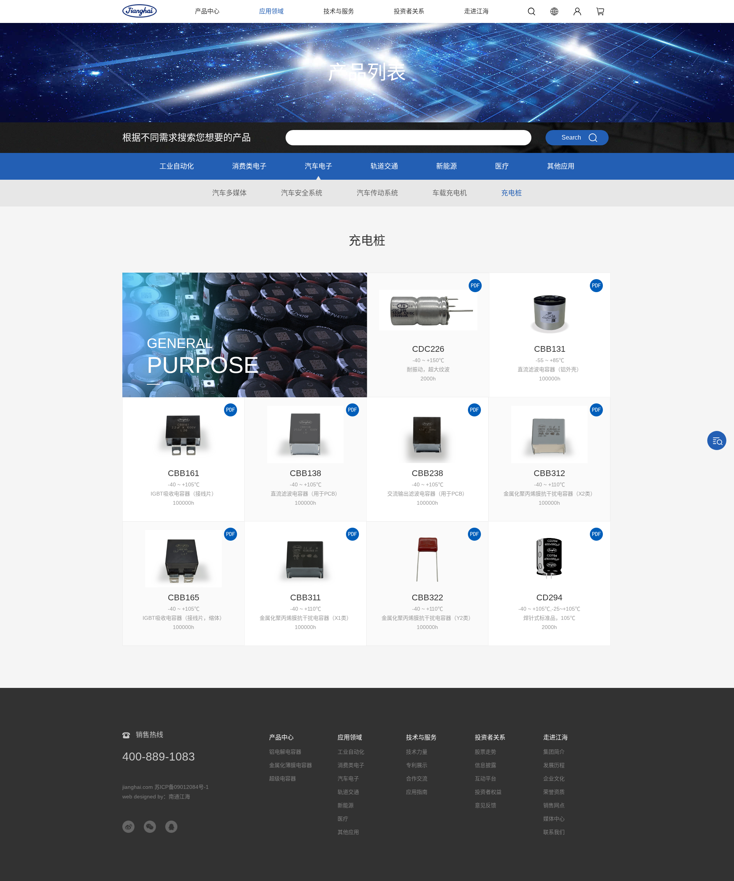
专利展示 (416, 765)
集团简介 (554, 752)
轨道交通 (384, 166)
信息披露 (485, 765)
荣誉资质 (554, 792)
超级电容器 (282, 778)
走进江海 (476, 11)
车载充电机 (449, 193)
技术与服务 (338, 11)
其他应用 (561, 166)
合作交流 (416, 778)
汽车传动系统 (377, 193)
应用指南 (416, 792)
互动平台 (485, 778)
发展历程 (554, 765)
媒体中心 (554, 819)
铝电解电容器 (285, 752)
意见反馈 (485, 805)
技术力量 (416, 752)
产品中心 (207, 11)
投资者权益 (488, 792)
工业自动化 (176, 166)
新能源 (446, 166)
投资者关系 (409, 11)
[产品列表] (367, 27)
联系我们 (554, 832)
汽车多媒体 (229, 193)
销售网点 (554, 805)
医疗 (502, 166)
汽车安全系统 (301, 193)
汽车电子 (318, 166)
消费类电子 (249, 166)
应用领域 (271, 11)
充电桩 (511, 193)
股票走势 (485, 752)
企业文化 (554, 778)
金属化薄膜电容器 (290, 765)
